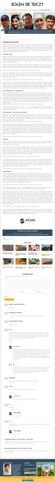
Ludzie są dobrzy (31, 39)
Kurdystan (25, 39)
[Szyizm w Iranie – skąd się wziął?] (8, 261)
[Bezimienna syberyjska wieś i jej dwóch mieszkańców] (21, 261)
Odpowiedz (11, 309)
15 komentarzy (10, 39)
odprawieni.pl (12, 377)
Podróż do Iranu (22, 227)
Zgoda (24, 480)
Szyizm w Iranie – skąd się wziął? (8, 267)
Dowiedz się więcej (29, 480)
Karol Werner (17, 412)
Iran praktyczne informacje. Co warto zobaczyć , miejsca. (18, 448)
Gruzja (42, 265)
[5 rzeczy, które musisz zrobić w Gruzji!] (47, 261)
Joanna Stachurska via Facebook (16, 304)
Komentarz (7, 278)
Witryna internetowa (38, 291)
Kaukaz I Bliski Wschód (19, 39)
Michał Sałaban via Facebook (16, 321)
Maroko (10, 251)
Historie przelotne (19, 251)
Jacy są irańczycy (16, 227)
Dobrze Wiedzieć (5, 265)
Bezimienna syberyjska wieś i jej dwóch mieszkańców (21, 268)
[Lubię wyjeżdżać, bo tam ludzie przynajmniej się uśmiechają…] (8, 248)
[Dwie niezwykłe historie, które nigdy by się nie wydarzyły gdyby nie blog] (21, 248)
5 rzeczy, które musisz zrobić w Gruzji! (46, 268)
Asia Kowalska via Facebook (15, 312)
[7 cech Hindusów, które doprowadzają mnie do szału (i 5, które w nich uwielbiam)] (34, 248)
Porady (30, 10)
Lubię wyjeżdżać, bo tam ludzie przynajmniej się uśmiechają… (8, 253)
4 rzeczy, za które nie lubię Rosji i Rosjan (33, 268)
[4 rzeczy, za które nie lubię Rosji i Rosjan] (34, 261)
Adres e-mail (22, 291)
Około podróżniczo (23, 10)
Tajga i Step (17, 266)
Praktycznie (47, 266)
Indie (23, 251)
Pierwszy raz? (7, 10)
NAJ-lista (42, 266)
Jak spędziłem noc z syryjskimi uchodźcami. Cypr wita (46, 255)
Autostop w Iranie (5, 227)
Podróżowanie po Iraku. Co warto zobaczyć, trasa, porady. (19, 439)
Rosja (23, 265)
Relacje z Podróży (14, 10)
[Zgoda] (53, 479)
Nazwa (6, 291)
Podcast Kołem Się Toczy (45, 253)
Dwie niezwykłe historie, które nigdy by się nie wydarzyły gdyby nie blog (21, 254)
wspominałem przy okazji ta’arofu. (27, 106)
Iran (14, 39)
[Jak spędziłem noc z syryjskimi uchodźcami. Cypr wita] (47, 248)
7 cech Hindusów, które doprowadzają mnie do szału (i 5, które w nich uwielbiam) (33, 253)
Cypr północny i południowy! (46, 251)
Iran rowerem (11, 227)
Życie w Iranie (28, 227)
